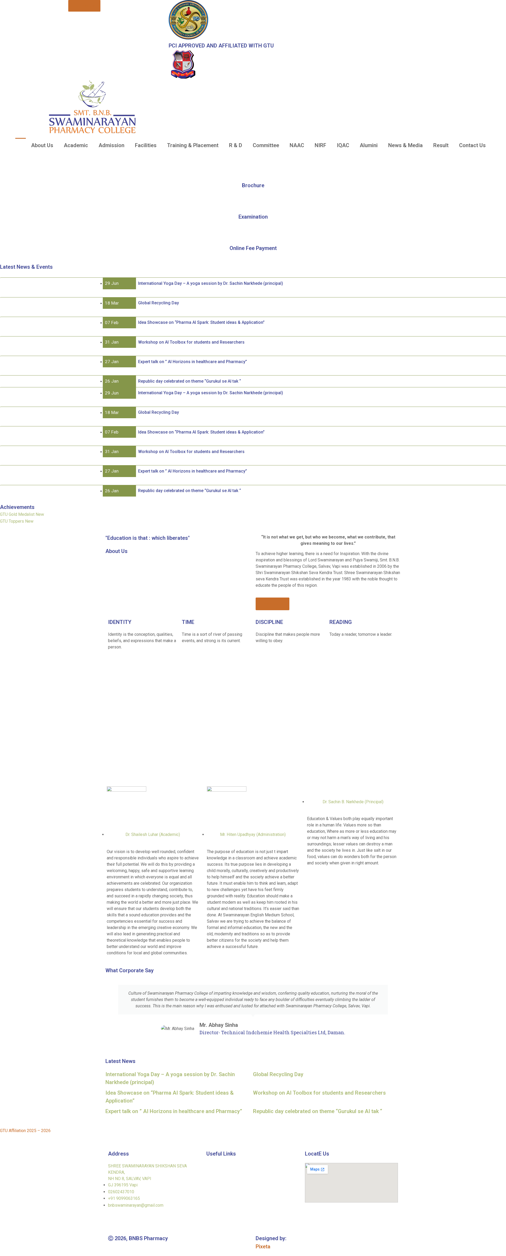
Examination (253, 217)
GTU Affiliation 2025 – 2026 (25, 1130)
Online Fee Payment (253, 248)
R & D (235, 145)
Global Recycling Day (278, 1074)
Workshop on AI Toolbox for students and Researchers (319, 1093)
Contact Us (472, 145)
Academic (76, 145)
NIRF (320, 145)
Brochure (253, 185)
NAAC (297, 145)
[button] (5, 155)
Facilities (146, 145)
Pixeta (263, 1246)
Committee (266, 145)
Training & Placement (192, 145)
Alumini (369, 145)
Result (441, 145)
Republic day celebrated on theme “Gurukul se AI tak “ (317, 1111)
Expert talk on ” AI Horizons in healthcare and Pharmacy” (173, 1111)
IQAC (343, 145)
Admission (111, 145)
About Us (42, 145)
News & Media (405, 145)
